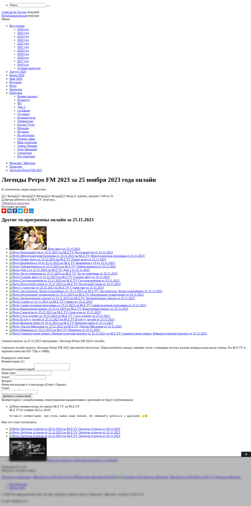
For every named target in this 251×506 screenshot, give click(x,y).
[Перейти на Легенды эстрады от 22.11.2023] (43, 436)
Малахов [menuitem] (23, 128)
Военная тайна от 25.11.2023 (94, 323)
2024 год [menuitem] (23, 36)
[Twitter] (20, 210)
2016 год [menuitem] (23, 64)
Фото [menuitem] (12, 85)
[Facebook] (15, 210)
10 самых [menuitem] (23, 114)
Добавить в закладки (15, 203)
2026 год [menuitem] (23, 29)
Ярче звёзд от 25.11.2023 (63, 248)
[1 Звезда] (9, 196)
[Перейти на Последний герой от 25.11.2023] (44, 284)
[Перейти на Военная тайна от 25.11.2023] (42, 323)
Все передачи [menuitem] (26, 156)
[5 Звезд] (66, 196)
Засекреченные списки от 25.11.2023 (110, 298)
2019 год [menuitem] (23, 54)
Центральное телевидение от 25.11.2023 (117, 294)
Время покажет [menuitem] (27, 96)
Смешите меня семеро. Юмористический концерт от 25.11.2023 (164, 333)
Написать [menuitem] (15, 89)
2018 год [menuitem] (23, 57)
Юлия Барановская (14, 15)
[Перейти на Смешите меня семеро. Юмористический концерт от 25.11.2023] (65, 333)
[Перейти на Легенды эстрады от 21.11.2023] (43, 432)
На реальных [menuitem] (26, 135)
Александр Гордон (14, 12)
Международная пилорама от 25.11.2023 (118, 256)
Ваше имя (8, 373)
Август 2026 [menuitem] (17, 71)
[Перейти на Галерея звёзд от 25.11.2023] (41, 277)
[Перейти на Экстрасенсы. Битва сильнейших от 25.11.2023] (54, 291)
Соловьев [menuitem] (23, 110)
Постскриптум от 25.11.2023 (94, 252)
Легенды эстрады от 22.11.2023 (99, 436)
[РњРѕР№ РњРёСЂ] (31, 210)
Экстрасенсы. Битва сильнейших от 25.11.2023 (130, 291)
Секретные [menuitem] (24, 153)
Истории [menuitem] (23, 131)
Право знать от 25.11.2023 (88, 259)
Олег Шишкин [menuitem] (27, 149)
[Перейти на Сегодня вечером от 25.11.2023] (43, 280)
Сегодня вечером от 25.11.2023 (98, 280)
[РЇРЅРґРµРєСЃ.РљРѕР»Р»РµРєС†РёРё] (4, 210)
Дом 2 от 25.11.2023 (76, 270)
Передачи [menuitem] (15, 93)
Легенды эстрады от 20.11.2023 (99, 428)
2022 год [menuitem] (23, 43)
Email (5, 377)
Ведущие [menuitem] (15, 82)
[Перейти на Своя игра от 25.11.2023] (39, 312)
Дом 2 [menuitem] (21, 107)
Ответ (6, 388)
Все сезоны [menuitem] (17, 25)
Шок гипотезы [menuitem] (27, 142)
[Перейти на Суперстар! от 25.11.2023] (39, 287)
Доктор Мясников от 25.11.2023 (100, 326)
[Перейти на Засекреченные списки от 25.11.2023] (47, 298)
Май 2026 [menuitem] (15, 78)
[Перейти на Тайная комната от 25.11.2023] (42, 266)
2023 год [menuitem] (23, 40)
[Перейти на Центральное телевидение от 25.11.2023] (49, 294)
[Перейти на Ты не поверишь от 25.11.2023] (43, 273)
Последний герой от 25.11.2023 (100, 284)
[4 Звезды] (52, 196)
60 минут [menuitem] (23, 100)
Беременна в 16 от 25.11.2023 (95, 263)
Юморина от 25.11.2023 (84, 330)
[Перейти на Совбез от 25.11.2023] (37, 301)
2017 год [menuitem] (23, 61)
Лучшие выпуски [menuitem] (29, 68)
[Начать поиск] (48, 6)
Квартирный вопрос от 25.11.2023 (105, 308)
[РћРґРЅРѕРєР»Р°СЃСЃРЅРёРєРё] (26, 210)
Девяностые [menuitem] (25, 121)
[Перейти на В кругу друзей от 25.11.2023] (42, 319)
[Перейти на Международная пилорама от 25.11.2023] (50, 256)
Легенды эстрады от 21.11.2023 (99, 432)
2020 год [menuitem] (23, 50)
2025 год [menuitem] (23, 33)
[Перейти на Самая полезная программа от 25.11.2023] (50, 305)
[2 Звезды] (23, 196)
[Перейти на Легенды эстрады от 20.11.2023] (43, 428)
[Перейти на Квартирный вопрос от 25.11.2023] (45, 308)
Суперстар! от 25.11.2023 (87, 287)
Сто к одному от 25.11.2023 (91, 316)
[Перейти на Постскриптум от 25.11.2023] (42, 252)
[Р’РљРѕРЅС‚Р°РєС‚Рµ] (9, 210)
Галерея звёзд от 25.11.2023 (91, 277)
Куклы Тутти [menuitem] (26, 124)
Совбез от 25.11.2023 (78, 301)
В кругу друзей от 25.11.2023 (94, 319)
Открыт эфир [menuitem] (26, 138)
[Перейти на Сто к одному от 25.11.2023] (41, 316)
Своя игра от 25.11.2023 (85, 312)
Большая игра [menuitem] (26, 117)
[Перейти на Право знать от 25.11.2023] (40, 259)
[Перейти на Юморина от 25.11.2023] (38, 330)
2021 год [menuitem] (23, 47)
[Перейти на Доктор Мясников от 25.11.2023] (44, 326)
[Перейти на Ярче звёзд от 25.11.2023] (28, 248)
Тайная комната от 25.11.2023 (96, 266)
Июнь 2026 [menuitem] (16, 75)
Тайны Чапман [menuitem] (27, 145)
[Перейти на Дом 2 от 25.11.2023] (36, 270)
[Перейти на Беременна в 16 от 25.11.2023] (42, 263)
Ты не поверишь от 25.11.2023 (97, 273)
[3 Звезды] (38, 196)
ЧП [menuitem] (19, 103)
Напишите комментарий (18, 369)
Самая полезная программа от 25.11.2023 (118, 305)
